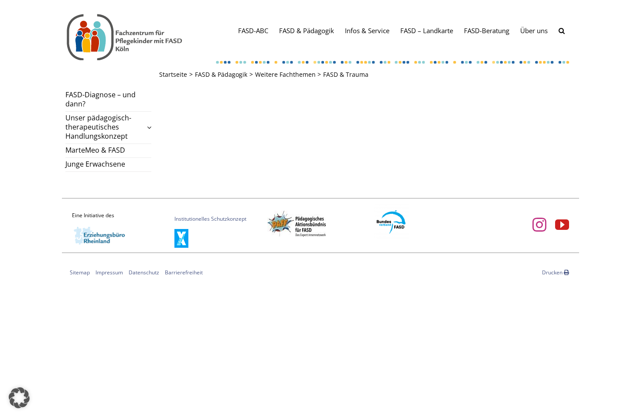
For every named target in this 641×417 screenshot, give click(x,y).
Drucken (553, 272)
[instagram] (539, 225)
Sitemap (80, 272)
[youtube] (562, 225)
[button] (562, 30)
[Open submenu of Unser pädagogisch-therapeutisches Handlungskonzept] (147, 127)
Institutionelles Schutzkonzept (210, 218)
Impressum (109, 272)
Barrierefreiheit (184, 272)
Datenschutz (144, 272)
